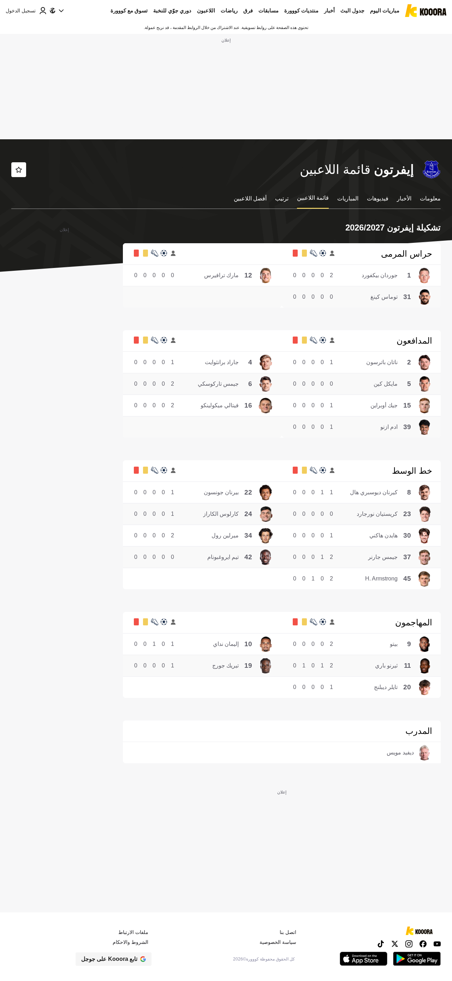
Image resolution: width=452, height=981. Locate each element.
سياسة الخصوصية (278, 942)
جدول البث (352, 10)
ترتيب (282, 198)
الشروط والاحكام (130, 942)
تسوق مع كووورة (129, 10)
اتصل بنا (288, 932)
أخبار (329, 10)
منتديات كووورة (301, 10)
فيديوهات (377, 198)
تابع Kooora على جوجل (109, 959)
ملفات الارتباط (133, 932)
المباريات (347, 198)
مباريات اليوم (384, 10)
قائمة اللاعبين (313, 198)
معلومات (430, 198)
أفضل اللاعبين (250, 198)
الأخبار (404, 198)
